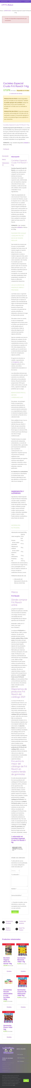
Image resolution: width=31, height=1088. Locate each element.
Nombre (13, 888)
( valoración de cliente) (15, 93)
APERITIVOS (7, 10)
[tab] (5, 156)
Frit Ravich (6, 149)
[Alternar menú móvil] (30, 4)
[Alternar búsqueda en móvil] (27, 4)
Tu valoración (15, 874)
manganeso (16, 362)
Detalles (9, 971)
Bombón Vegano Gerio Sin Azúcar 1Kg (7, 961)
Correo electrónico (16, 895)
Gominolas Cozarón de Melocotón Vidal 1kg (21, 992)
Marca (4, 159)
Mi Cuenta (20, 1054)
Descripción (5, 156)
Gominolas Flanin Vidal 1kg (7, 1027)
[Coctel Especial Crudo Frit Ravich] (15, 51)
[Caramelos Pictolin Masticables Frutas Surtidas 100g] (8, 981)
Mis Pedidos (20, 1061)
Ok (26, 1080)
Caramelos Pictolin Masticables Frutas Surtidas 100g (7, 994)
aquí (14, 1085)
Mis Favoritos (21, 1058)
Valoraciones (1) (5, 164)
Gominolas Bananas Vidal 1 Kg (21, 960)
